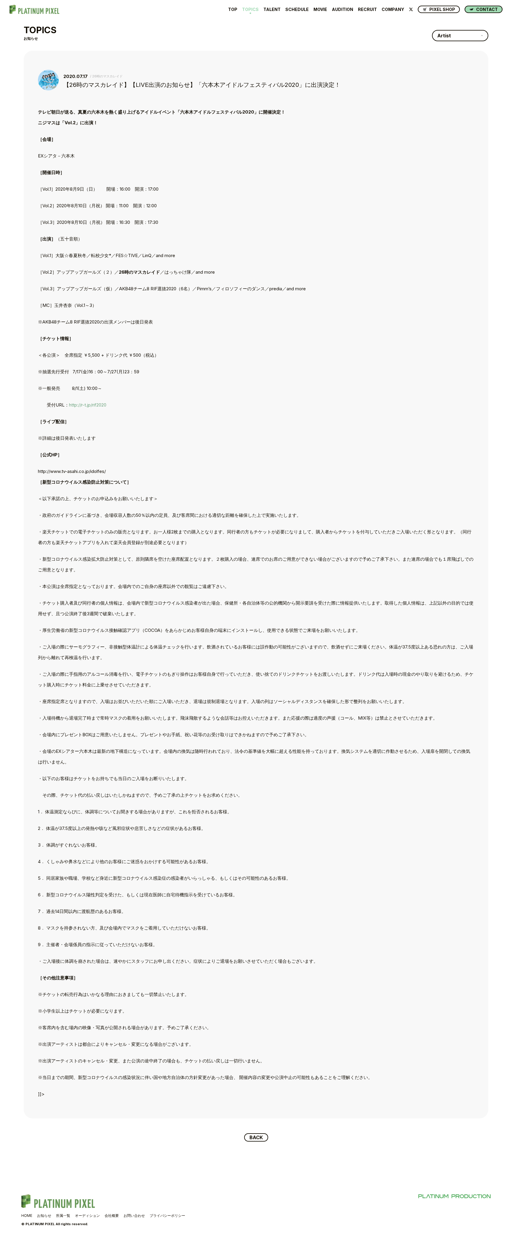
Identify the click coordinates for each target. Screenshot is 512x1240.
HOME (26, 1215)
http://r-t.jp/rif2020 (87, 405)
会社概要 (112, 1215)
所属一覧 (63, 1215)
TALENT (272, 9)
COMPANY (393, 9)
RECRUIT (367, 9)
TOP (232, 9)
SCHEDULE (297, 9)
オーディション (87, 1215)
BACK (256, 1137)
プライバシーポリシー (167, 1215)
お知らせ (44, 1215)
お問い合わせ (134, 1215)
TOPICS (250, 9)
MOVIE (320, 9)
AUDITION (342, 9)
